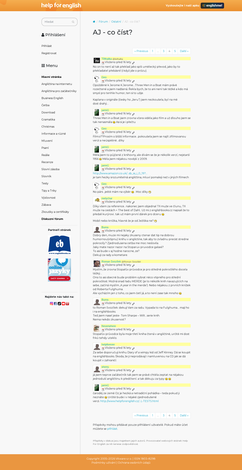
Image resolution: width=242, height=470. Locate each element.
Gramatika (48, 119)
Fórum (103, 21)
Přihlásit (46, 46)
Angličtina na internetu (56, 84)
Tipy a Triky (48, 190)
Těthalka (112, 58)
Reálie (45, 155)
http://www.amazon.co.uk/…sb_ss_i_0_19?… (120, 173)
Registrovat (49, 53)
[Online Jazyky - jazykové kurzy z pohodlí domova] (59, 269)
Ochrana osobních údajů (134, 462)
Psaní (45, 147)
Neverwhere (109, 326)
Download (48, 112)
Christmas (47, 126)
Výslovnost (48, 197)
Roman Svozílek (121, 261)
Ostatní (116, 21)
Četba (45, 105)
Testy (44, 183)
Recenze (47, 162)
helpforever (108, 344)
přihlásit (112, 428)
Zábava (46, 204)
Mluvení (47, 140)
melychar (107, 198)
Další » (184, 51)
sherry (105, 367)
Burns (105, 227)
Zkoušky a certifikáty (55, 211)
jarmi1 (105, 110)
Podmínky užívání (104, 462)
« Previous (141, 51)
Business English (52, 98)
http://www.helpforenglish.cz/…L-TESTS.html (129, 401)
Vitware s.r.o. (124, 458)
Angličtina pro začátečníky (59, 91)
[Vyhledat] (73, 22)
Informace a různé (53, 133)
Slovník (46, 176)
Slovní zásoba (50, 169)
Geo (104, 77)
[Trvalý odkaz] (133, 62)
